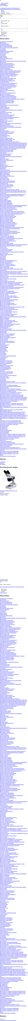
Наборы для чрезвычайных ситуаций (8, 321)
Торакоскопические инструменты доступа (10, 447)
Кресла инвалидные (4, 266)
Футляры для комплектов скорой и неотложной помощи (13, 330)
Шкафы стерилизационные (6, 254)
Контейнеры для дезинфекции (7, 239)
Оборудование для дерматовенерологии (9, 105)
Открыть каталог (4, 579)
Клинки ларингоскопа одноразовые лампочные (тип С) (13, 194)
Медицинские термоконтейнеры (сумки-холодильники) (13, 61)
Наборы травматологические (6, 325)
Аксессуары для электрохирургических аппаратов (11, 423)
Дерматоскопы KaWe (5, 107)
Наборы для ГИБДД (4, 319)
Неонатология (3, 91)
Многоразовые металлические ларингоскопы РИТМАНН (13, 205)
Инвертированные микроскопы (7, 64)
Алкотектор (2, 55)
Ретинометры (3, 161)
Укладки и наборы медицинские (7, 293)
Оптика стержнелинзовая (6, 430)
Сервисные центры (11, 9)
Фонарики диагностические (6, 365)
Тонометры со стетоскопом (6, 361)
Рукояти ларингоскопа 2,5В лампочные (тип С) (11, 214)
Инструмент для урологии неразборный (9, 451)
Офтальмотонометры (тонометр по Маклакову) (11, 156)
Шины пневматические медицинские (8, 233)
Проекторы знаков (4, 158)
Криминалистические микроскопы (8, 75)
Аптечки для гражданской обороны (8, 295)
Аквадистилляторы (4, 52)
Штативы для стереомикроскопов (8, 86)
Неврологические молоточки (7, 125)
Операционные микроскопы (6, 79)
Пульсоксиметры (4, 350)
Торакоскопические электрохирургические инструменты (13, 448)
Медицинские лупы (4, 77)
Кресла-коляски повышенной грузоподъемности (11, 282)
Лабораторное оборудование (6, 51)
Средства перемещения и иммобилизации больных (12, 227)
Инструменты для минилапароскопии (9, 385)
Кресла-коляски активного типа (7, 281)
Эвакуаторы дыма (4, 376)
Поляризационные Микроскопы (7, 80)
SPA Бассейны (3, 332)
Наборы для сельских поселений (7, 320)
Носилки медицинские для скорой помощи (10, 232)
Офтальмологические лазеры (6, 150)
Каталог (3, 13)
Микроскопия (3, 62)
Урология (2, 450)
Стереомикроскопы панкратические (8, 85)
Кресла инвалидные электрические (8, 278)
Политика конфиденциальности (7, 586)
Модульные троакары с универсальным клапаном (11, 396)
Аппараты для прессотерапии (7, 335)
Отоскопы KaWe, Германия (6, 133)
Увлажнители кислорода (5, 187)
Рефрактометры (3, 57)
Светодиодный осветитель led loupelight (9, 117)
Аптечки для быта (4, 294)
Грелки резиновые (4, 338)
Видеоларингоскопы (5, 179)
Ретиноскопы (3, 162)
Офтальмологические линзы (6, 151)
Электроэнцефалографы (5, 368)
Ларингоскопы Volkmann (6, 201)
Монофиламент (3, 122)
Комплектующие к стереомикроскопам (9, 74)
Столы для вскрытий (5, 169)
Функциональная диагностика (7, 341)
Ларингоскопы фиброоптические (7, 207)
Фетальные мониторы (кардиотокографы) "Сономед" (12, 99)
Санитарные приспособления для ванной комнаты (12, 287)
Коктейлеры (3, 258)
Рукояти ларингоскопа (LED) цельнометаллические (12, 211)
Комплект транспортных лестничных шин (10, 228)
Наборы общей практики (6, 322)
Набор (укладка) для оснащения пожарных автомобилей (13, 316)
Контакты (18, 9)
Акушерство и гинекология (6, 41)
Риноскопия (3, 440)
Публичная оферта (19, 586)
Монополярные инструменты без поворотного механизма (13, 397)
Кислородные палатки (5, 94)
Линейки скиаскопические (6, 138)
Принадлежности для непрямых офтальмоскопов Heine (13, 146)
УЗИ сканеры (3, 364)
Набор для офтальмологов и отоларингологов (10, 123)
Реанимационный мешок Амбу (7, 226)
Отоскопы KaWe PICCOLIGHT (7, 132)
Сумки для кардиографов (6, 310)
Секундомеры (3, 353)
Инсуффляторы (3, 428)
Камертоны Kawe (4, 113)
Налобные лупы (3, 119)
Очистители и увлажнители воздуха (8, 260)
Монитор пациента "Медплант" (7, 217)
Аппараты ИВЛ (3, 177)
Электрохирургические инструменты (8, 401)
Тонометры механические (6, 360)
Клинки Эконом (4, 199)
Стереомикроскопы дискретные (7, 84)
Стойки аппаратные (4, 431)
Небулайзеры (3, 259)
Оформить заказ (3, 1020)
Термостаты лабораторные (6, 58)
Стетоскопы (3, 48)
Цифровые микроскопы (5, 88)
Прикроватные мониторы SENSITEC (8, 223)
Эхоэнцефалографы (4, 369)
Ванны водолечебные (5, 336)
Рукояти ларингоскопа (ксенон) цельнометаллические (12, 212)
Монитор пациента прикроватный (8, 216)
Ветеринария (3, 50)
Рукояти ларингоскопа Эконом (7, 215)
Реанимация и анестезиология (7, 176)
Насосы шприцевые (4, 173)
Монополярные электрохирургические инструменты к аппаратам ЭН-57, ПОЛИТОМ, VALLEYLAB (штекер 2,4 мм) (13, 418)
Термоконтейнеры (4, 327)
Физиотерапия (3, 331)
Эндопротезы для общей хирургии (8, 391)
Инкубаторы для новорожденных (8, 92)
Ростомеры (2, 352)
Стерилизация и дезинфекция (7, 236)
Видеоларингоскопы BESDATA (7, 182)
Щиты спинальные (4, 234)
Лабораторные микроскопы (6, 66)
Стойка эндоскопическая (6, 441)
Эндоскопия (3, 379)
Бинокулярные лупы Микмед (7, 118)
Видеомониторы (4, 426)
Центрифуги (3, 59)
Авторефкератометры (5, 135)
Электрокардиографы (5, 366)
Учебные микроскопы (5, 68)
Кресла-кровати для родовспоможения (9, 47)
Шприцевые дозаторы (5, 174)
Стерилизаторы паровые (5, 250)
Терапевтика (3, 256)
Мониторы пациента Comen (6, 220)
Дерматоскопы (3, 106)
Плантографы (3, 349)
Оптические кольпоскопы (6, 45)
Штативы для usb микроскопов (7, 90)
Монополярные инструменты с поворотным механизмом (13, 398)
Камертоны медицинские (6, 112)
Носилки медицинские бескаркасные (8, 231)
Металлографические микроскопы (8, 78)
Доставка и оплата (10, 8)
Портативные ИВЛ (4, 178)
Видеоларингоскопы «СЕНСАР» (7, 180)
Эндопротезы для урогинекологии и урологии (11, 392)
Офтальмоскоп (3, 152)
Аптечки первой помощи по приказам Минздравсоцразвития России (9, 300)
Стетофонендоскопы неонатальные (8, 96)
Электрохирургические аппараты (8, 456)
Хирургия (2, 370)
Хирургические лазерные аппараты (8, 375)
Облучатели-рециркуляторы (6, 243)
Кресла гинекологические (6, 46)
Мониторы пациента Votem (6, 221)
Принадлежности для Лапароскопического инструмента (13, 399)
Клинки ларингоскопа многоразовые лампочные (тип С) (13, 190)
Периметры (2, 157)
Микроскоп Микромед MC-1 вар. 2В (8, 490)
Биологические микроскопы (6, 63)
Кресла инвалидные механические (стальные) (10, 272)
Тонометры (2, 359)
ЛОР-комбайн (3, 348)
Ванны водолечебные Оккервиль (7, 337)
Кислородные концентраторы (7, 185)
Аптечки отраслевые (5, 298)
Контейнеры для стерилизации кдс (8, 240)
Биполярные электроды (5, 406)
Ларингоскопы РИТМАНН (6, 204)
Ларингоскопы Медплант (6, 202)
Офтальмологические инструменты (8, 149)
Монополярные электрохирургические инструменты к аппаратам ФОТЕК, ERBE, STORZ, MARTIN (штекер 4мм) (14, 415)
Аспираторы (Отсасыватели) (6, 372)
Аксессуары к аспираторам (6, 371)
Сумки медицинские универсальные (8, 314)
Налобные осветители (5, 124)
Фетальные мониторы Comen (7, 100)
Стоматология (3, 255)
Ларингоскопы (3, 188)
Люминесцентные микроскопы (7, 67)
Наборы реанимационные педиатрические (10, 324)
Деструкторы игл (4, 374)
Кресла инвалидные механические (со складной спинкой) (13, 271)
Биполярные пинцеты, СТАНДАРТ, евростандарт (11, 404)
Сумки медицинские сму (6, 313)
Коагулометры (3, 56)
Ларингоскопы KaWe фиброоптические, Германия (11, 195)
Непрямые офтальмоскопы (6, 140)
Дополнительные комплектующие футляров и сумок (12, 306)
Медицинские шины (5, 229)
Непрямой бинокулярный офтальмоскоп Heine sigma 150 (13, 145)
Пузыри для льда (4, 339)
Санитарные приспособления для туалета (9, 288)
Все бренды (2, 464)
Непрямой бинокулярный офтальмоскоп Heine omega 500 (13, 144)
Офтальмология (3, 134)
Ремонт (5, 9)
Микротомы (3, 168)
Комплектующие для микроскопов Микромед (10, 70)
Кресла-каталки (3, 280)
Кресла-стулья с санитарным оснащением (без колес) (12, 284)
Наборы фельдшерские (5, 326)
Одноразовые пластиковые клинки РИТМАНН (11, 206)
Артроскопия (3, 380)
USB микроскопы (4, 89)
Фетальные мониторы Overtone (7, 101)
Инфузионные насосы (5, 172)
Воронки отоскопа (4, 130)
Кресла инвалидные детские (6, 267)
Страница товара (4, 494)
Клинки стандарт (4, 198)
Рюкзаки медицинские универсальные (9, 309)
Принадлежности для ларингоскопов (8, 209)
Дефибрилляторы (4, 183)
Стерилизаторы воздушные (6, 249)
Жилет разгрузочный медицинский (8, 304)
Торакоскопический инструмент (7, 442)
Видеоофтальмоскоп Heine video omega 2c (9, 141)
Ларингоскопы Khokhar (5, 200)
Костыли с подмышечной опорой (7, 265)
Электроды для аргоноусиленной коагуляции (10, 420)
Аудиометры (3, 111)
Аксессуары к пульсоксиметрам (7, 342)
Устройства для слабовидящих (7, 291)
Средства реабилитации (5, 262)
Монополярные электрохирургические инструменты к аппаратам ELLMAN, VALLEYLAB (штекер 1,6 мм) (12, 412)
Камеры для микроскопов (6, 69)
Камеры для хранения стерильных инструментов (11, 238)
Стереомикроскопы (4, 81)
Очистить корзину (12, 1020)
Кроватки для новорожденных (7, 95)
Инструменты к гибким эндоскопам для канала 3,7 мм (12, 436)
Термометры (3, 358)
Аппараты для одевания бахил (7, 237)
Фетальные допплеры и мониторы (8, 97)
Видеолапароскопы (4, 425)
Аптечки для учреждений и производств (9, 297)
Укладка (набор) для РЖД (6, 328)
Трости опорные (4, 289)
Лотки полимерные (4, 242)
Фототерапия (3, 103)
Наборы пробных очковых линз (7, 139)
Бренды (5, 35)
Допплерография (4, 347)
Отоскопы (2, 129)
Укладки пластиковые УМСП (7, 315)
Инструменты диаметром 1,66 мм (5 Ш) (9, 452)
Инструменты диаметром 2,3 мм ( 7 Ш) (9, 453)
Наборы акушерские (4, 317)
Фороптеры (2, 163)
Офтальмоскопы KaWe (5, 155)
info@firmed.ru (3, 4)
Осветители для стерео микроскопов (8, 83)
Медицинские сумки (5, 305)
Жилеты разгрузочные (5, 302)
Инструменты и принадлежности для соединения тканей (13, 390)
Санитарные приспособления (7, 286)
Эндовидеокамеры (4, 432)
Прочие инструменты (5, 446)
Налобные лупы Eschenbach (6, 121)
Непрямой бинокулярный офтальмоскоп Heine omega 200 (13, 143)
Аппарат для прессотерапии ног (7, 333)
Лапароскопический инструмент (7, 381)
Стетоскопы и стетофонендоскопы (8, 355)
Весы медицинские (4, 344)
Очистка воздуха (4, 248)
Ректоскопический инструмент (7, 439)
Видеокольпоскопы (4, 44)
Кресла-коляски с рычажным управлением (10, 283)
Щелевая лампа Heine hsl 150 (6, 166)
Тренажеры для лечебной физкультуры (9, 292)
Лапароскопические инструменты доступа (10, 393)
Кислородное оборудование (6, 184)
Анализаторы (3, 53)
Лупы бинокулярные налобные (7, 114)
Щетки (1, 454)
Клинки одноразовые (5, 196)
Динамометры (3, 346)
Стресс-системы (3, 357)
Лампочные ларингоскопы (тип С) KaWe (9, 189)
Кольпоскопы (3, 42)
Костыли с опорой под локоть (7, 264)
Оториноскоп (3, 128)
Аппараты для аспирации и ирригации (9, 424)
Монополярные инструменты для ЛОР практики (11, 409)
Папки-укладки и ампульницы (7, 308)
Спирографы (3, 354)
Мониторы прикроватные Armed (7, 222)
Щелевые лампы (4, 165)
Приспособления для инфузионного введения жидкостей (13, 171)
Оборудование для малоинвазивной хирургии (10, 421)
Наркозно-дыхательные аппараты (8, 225)
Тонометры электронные (6, 363)
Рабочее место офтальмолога (6, 160)
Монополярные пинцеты (6, 410)
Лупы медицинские (4, 108)
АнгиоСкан (2, 343)
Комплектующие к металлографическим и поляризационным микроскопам (10, 72)
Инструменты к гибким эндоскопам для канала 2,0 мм (12, 434)
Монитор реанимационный (6, 218)
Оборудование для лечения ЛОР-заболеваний (10, 127)
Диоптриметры (3, 136)
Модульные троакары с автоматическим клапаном (11, 395)
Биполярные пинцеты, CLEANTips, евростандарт (11, 403)
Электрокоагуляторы (5, 377)
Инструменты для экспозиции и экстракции (10, 388)
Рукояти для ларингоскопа (6, 210)
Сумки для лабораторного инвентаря (8, 311)
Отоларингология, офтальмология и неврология (11, 110)
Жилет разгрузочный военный (7, 303)
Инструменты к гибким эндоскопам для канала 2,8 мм (12, 435)
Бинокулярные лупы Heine (6, 116)
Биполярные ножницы (5, 402)
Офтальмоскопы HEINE (5, 154)
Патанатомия (3, 167)
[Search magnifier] (1, 16)
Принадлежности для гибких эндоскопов (9, 437)
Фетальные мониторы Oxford (7, 102)
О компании (3, 8)
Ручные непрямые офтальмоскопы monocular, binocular (12, 147)
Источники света (4, 429)
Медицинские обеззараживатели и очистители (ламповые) (13, 244)
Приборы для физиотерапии (6, 261)
